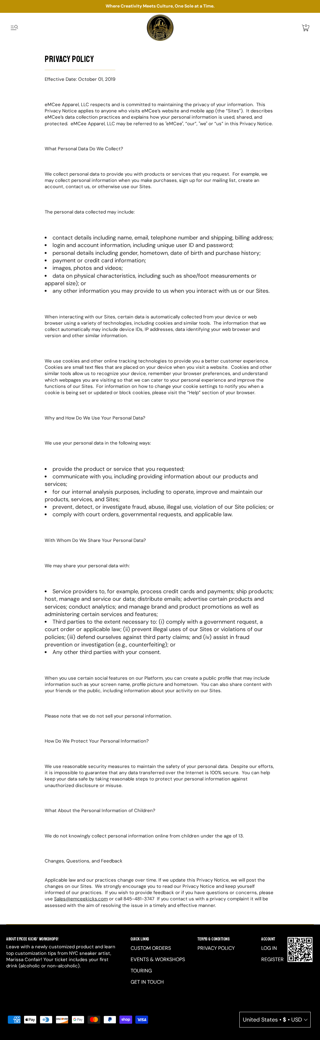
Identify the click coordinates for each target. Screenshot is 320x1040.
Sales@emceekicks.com (81, 899)
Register (272, 959)
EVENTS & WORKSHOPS (158, 959)
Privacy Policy (216, 948)
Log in (269, 948)
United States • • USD (272, 1019)
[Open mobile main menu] (14, 28)
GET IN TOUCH (147, 982)
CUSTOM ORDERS (151, 948)
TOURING (141, 970)
